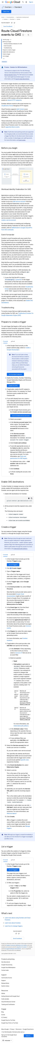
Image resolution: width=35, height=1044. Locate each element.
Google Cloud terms (28, 1029)
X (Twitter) (4, 1017)
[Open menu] (2, 2)
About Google (5, 1029)
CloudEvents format (7, 106)
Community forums (6, 977)
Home (2, 17)
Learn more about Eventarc (13, 923)
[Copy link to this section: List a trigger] (14, 847)
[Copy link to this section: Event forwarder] (16, 235)
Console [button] (5, 341)
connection (13, 279)
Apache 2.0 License (22, 947)
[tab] (5, 341)
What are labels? (12, 813)
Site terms (18, 1029)
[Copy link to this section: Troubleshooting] (15, 308)
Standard (18, 7)
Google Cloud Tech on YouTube (9, 1023)
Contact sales (5, 970)
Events (3, 1014)
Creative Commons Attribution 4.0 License (16, 945)
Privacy (12, 1029)
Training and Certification (8, 1004)
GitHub (3, 993)
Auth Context (20, 109)
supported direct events (12, 127)
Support (3, 980)
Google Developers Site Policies (13, 948)
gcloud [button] (13, 341)
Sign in (31, 2)
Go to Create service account (21, 415)
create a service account (8, 220)
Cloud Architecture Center (8, 1001)
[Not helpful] (14, 22)
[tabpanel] (17, 410)
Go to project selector (15, 374)
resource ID (18, 653)
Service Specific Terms (10, 74)
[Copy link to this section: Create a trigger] (18, 527)
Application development (22, 17)
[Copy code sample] (31, 498)
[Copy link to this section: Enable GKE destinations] (25, 482)
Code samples (5, 999)
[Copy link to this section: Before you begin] (19, 148)
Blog (2, 1012)
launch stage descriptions (22, 79)
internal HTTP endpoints (14, 100)
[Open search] (23, 2)
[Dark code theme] (29, 498)
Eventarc (8, 7)
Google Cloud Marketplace (8, 967)
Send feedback (7, 26)
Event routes (22, 140)
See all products (5, 962)
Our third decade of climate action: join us (13, 1032)
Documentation (10, 17)
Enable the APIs (13, 385)
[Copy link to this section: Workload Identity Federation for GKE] (3, 192)
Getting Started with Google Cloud (10, 996)
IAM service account (19, 201)
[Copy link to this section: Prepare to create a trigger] (28, 322)
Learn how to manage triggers (13, 926)
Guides (18, 19)
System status (5, 986)
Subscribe (29, 1036)
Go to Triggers (13, 564)
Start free (6, 11)
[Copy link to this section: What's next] (14, 913)
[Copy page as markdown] (28, 34)
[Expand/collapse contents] (11, 40)
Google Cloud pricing (6, 964)
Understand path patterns (20, 548)
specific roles (25, 760)
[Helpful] (12, 22)
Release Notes (5, 983)
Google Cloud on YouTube (8, 1020)
